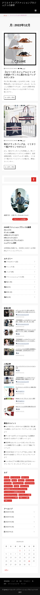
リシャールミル (30, 483)
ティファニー (30, 480)
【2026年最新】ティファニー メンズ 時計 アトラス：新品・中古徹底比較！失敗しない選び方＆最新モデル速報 (26, 332)
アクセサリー (12, 262)
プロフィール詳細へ (20, 219)
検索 (33, 179)
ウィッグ (10, 267)
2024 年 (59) (9, 522)
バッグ (23, 68)
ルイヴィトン (8, 486)
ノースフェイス (16, 477)
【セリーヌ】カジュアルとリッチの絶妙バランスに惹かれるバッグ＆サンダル (20, 75)
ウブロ (17, 486)
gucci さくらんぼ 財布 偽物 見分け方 (26, 406)
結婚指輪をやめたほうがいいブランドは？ (16, 489)
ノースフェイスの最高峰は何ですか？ (14, 492)
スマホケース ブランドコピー (14, 240)
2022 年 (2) (9, 532)
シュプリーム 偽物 (10, 243)
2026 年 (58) (9, 512)
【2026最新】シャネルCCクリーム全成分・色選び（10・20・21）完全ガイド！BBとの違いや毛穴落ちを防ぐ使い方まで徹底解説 (26, 322)
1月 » (6, 570)
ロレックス (7, 230)
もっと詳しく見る (9, 97)
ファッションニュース (15, 277)
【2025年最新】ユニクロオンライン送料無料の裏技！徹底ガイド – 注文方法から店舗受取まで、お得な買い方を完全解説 (26, 380)
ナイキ (7, 477)
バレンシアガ (25, 486)
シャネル (7, 480)
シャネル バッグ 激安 (25, 495)
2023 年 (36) (9, 527)
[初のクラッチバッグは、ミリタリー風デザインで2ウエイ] (20, 121)
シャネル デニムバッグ (11, 495)
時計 (9, 282)
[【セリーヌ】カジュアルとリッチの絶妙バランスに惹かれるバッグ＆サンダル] (20, 49)
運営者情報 (6, 581)
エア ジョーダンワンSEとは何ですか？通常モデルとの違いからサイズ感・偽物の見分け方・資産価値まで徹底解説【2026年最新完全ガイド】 (26, 313)
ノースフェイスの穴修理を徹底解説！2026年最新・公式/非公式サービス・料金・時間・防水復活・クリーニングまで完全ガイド (26, 351)
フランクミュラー (18, 483)
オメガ (14, 480)
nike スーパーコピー (11, 237)
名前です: (7, 215)
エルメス (21, 480)
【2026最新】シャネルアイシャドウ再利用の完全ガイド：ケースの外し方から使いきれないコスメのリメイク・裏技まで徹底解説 (26, 342)
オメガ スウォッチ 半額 (11, 497)
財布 (9, 292)
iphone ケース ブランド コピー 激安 (25, 398)
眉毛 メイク (8, 500)
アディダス (8, 483)
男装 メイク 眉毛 (24, 497)
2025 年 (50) (9, 517)
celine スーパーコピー (11, 235)
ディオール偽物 (9, 232)
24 (29, 561)
